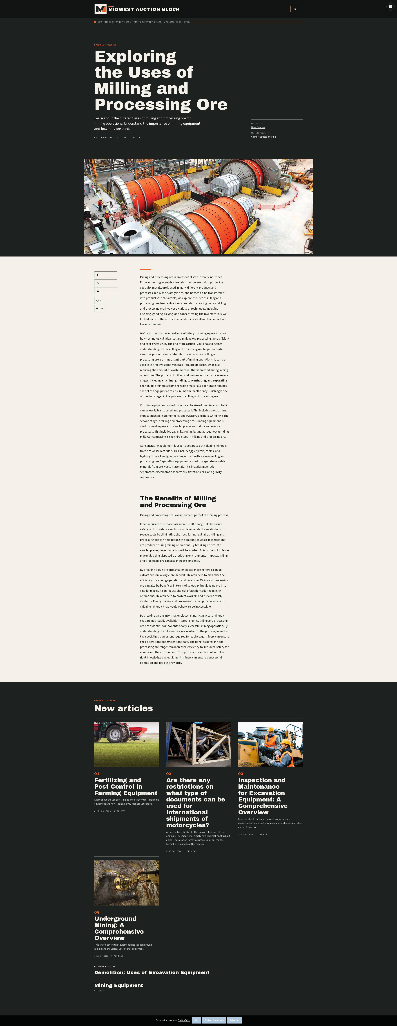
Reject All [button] (234, 1020)
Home (295, 9)
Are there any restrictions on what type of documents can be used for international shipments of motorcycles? (195, 803)
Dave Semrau (100, 137)
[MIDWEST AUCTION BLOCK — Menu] (390, 6)
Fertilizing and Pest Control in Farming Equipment (125, 786)
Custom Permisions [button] (214, 1020)
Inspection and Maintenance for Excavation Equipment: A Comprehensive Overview (263, 796)
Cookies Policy (184, 1020)
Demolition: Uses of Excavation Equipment (151, 972)
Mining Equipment (118, 985)
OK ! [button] (196, 1020)
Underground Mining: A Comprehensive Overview (119, 928)
